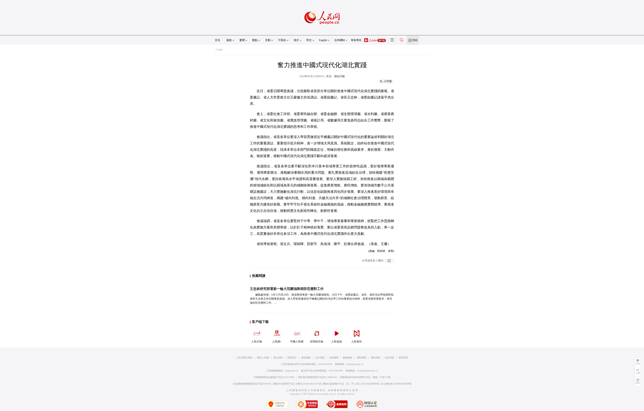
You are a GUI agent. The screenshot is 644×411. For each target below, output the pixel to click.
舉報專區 (356, 40)
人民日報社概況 (244, 357)
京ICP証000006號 (370, 384)
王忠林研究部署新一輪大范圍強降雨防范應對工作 (287, 289)
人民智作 (356, 341)
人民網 (218, 50)
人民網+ (277, 341)
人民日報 (256, 341)
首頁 (217, 40)
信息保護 (389, 357)
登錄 (415, 40)
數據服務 (347, 357)
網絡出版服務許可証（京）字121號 (341, 384)
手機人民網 (296, 341)
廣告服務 (306, 357)
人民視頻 (336, 341)
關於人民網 (263, 357)
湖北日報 (339, 76)
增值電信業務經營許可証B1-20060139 (317, 377)
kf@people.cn (291, 370)
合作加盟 (320, 357)
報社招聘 (278, 357)
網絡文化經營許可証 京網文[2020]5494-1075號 (297, 384)
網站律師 (375, 357)
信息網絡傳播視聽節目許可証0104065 (252, 384)
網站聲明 (361, 357)
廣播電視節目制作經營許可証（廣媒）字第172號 (365, 377)
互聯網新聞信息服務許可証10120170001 (274, 377)
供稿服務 (333, 357)
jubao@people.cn (355, 364)
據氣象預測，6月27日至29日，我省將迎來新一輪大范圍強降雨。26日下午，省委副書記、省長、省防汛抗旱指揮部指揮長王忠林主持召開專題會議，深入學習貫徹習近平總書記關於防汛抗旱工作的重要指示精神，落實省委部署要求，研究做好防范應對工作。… (321, 298)
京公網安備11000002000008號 (396, 384)
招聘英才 (292, 357)
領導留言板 (316, 341)
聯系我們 (403, 357)
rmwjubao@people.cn (367, 370)
